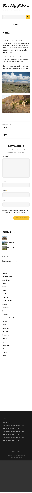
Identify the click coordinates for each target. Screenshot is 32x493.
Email (4, 191)
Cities (4, 283)
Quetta (4, 342)
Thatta (4, 352)
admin (17, 36)
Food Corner (6, 294)
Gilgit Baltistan (7, 300)
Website (4, 200)
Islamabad (5, 307)
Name (4, 181)
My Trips (5, 331)
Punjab (4, 338)
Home (4, 419)
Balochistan (6, 280)
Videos (4, 355)
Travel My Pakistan (16, 6)
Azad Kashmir (7, 276)
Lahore (4, 321)
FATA (4, 290)
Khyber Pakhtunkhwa (9, 318)
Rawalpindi (6, 345)
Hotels (4, 304)
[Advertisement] (16, 476)
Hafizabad (10, 238)
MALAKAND (10, 247)
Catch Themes (19, 457)
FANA (4, 287)
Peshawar (5, 335)
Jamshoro (5, 311)
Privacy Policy (16, 451)
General (5, 297)
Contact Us (6, 422)
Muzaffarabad (11, 242)
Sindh (4, 349)
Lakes (4, 325)
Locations (5, 328)
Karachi (5, 314)
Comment (5, 157)
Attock (4, 273)
